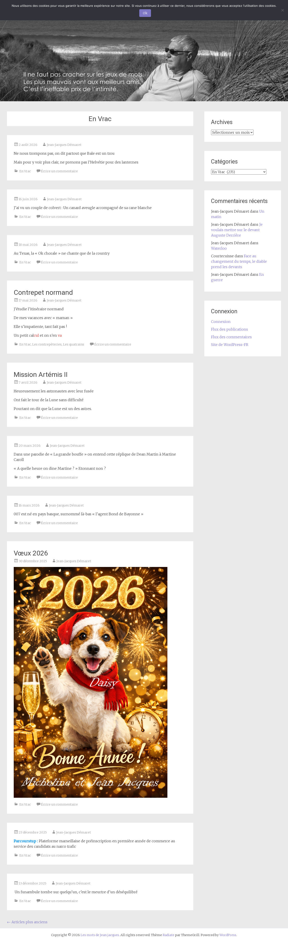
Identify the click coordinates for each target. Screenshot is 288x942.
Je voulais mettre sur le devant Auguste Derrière (237, 229)
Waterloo (219, 248)
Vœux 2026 (31, 553)
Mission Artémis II (41, 374)
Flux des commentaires (231, 337)
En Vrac (25, 171)
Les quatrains (73, 344)
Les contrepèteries (47, 344)
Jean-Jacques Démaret (64, 145)
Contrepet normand (43, 292)
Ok (145, 13)
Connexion (221, 321)
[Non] (282, 10)
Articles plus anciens (27, 922)
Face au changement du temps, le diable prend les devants (239, 261)
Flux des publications (229, 329)
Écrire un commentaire (59, 171)
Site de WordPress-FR (229, 344)
